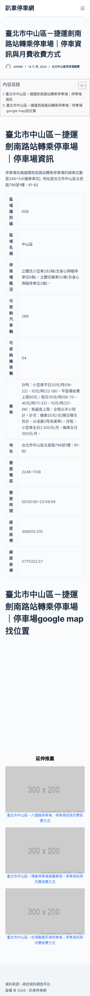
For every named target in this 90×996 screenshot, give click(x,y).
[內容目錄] (82, 85)
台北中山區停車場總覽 (66, 66)
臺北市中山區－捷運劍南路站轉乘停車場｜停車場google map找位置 (44, 108)
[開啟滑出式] (83, 8)
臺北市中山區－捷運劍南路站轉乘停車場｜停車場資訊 (44, 97)
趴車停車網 (19, 8)
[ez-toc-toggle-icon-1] (80, 86)
